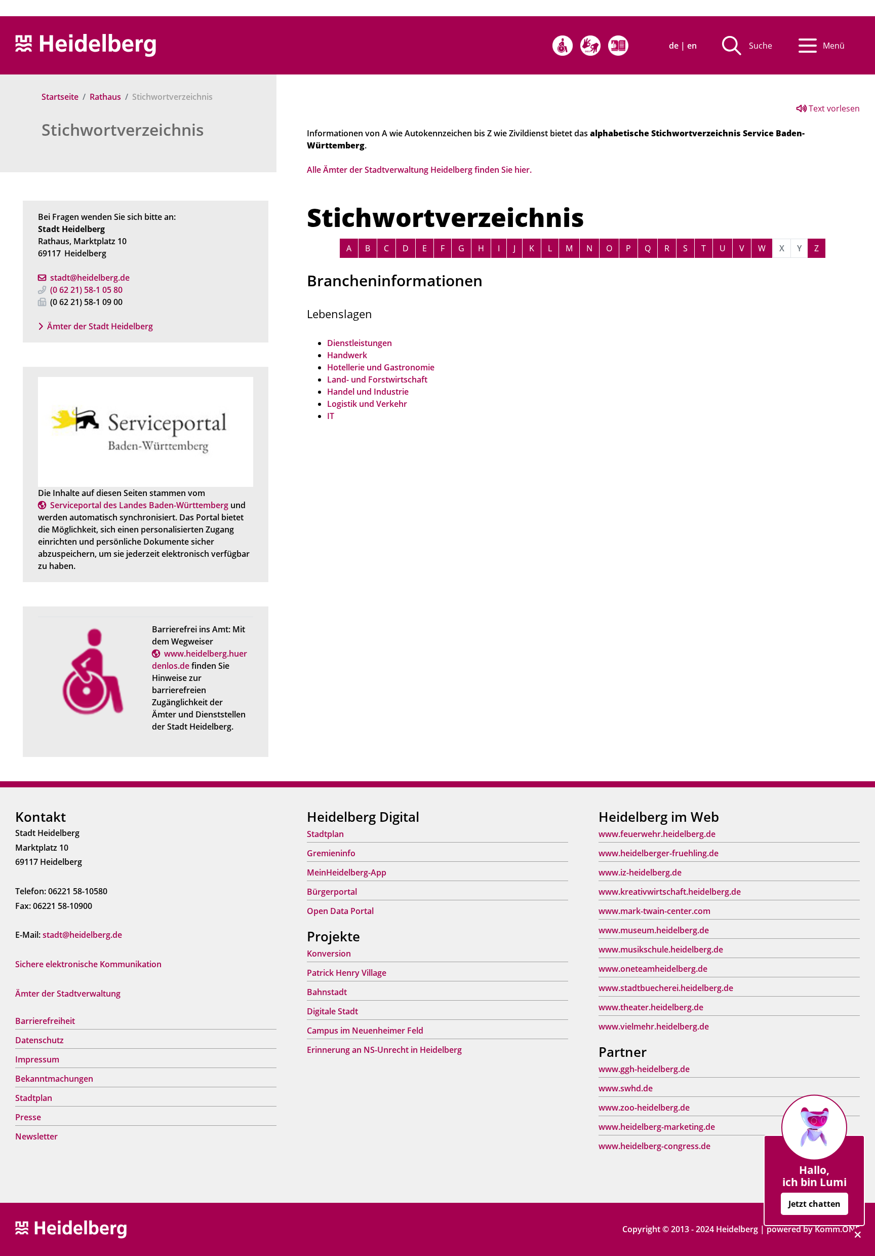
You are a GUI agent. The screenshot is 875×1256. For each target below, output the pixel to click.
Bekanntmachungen (54, 1078)
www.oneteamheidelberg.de (653, 968)
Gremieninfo (331, 853)
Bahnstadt (327, 992)
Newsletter (36, 1136)
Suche (760, 45)
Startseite (60, 96)
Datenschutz (39, 1040)
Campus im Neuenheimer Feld (365, 1030)
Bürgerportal (332, 891)
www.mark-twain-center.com (654, 911)
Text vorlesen (833, 108)
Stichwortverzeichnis (123, 129)
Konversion (329, 953)
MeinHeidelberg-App (346, 872)
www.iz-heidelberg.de (640, 872)
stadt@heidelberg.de (90, 277)
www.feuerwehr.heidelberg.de (657, 834)
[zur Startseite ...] (71, 1228)
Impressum (37, 1059)
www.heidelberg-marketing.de (657, 1126)
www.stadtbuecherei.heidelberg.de (666, 988)
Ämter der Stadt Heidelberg (100, 326)
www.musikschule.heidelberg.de (661, 949)
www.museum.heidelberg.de (654, 930)
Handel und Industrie (368, 391)
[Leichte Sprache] (618, 45)
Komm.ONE (837, 1229)
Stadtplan (33, 1097)
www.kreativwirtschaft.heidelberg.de (670, 891)
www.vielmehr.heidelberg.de (654, 1026)
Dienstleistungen (359, 343)
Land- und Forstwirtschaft (377, 379)
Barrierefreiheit (45, 1020)
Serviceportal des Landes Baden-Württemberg (139, 505)
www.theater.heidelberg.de (651, 1007)
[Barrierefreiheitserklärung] (562, 45)
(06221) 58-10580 (86, 289)
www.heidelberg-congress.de (654, 1146)
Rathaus (105, 96)
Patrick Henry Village (346, 972)
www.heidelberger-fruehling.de (659, 853)
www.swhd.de (626, 1088)
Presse (28, 1117)
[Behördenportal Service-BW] (145, 431)
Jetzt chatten (814, 1203)
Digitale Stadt (332, 1011)
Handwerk (347, 355)
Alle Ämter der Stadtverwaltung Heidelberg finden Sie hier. (419, 169)
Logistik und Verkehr (367, 403)
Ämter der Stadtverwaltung (68, 993)
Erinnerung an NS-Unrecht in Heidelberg (384, 1049)
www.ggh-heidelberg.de (644, 1069)
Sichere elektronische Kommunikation (88, 964)
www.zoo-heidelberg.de (644, 1107)
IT (330, 416)
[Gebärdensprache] (590, 45)
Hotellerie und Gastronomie (380, 367)
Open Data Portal (340, 911)
